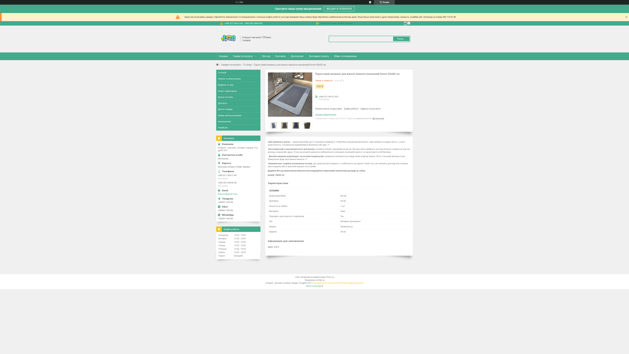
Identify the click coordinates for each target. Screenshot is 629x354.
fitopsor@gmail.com (227, 194)
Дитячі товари (225, 109)
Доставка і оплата (319, 56)
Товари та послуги (243, 56)
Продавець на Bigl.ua (314, 280)
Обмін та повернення (345, 56)
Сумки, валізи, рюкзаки (229, 115)
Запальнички (224, 121)
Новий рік (223, 127)
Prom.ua (330, 277)
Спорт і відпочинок (227, 91)
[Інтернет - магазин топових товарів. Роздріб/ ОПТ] (228, 39)
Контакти (281, 56)
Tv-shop (247, 64)
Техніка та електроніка (229, 79)
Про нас (266, 56)
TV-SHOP (222, 72)
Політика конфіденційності (350, 283)
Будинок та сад (225, 85)
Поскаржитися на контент (325, 283)
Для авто (222, 103)
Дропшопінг (297, 56)
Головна (223, 56)
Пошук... (401, 39)
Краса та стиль (225, 97)
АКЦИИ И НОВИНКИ (339, 8)
